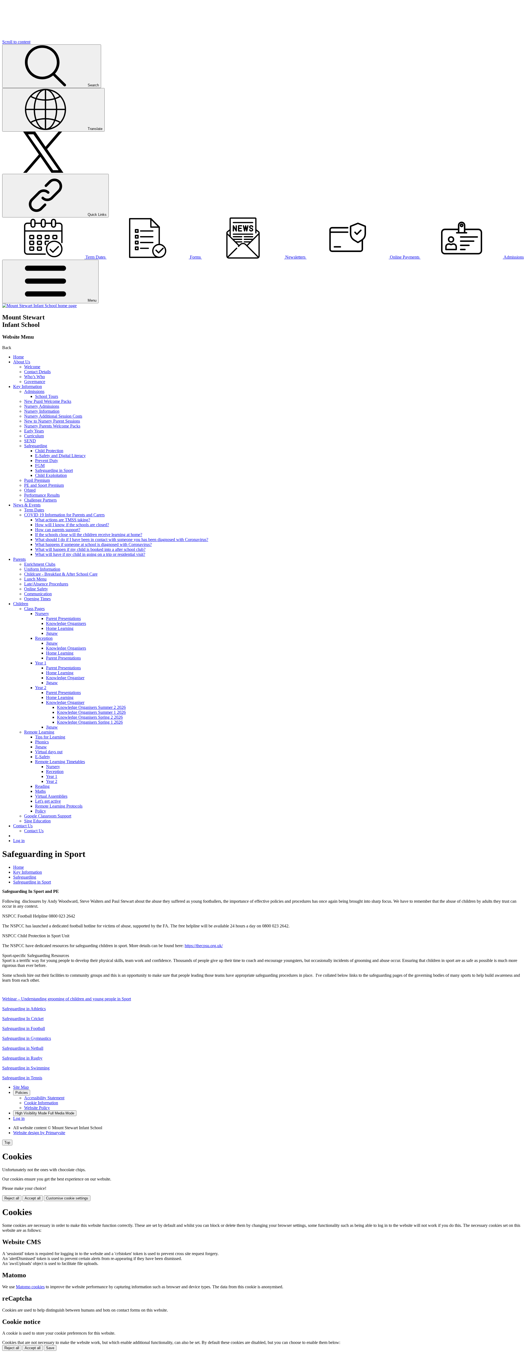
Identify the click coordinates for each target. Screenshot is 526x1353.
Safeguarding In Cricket (23, 1018)
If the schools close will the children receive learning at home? (88, 534)
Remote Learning (39, 732)
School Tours (46, 396)
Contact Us (23, 825)
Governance (34, 381)
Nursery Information (41, 411)
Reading (42, 786)
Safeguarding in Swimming (26, 1068)
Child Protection (49, 450)
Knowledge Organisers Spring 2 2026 (90, 717)
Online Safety (36, 589)
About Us (21, 362)
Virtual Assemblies (51, 796)
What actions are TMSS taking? (62, 519)
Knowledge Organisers (66, 623)
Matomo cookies (30, 1286)
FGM (40, 465)
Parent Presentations (63, 618)
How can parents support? (57, 529)
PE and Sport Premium (44, 485)
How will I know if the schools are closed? (72, 524)
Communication (38, 593)
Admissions (34, 391)
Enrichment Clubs (39, 564)
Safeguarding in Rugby (22, 1058)
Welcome (32, 366)
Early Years (34, 431)
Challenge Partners (40, 500)
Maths (40, 791)
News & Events (27, 505)
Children (20, 603)
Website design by (39, 1132)
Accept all (33, 1198)
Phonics (42, 742)
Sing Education (37, 821)
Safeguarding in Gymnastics (26, 1038)
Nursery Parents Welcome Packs (52, 426)
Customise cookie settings (67, 1198)
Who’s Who (34, 376)
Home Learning (59, 628)
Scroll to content (16, 41)
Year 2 (40, 687)
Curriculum (34, 436)
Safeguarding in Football (23, 1028)
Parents (19, 559)
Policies (21, 1093)
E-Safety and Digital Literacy (60, 455)
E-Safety (42, 756)
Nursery (42, 613)
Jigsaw (52, 633)
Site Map (21, 1087)
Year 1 (40, 663)
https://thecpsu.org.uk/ (204, 945)
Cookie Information (41, 1102)
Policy (40, 811)
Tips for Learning (50, 737)
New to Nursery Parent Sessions (52, 421)
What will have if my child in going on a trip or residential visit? (90, 554)
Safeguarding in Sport (54, 470)
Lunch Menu (35, 579)
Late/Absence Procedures (46, 584)
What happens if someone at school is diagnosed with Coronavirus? (93, 544)
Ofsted (30, 490)
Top (7, 1142)
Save (50, 1348)
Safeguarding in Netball (22, 1048)
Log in (19, 840)
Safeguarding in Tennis (22, 1077)
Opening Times (37, 598)
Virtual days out (48, 751)
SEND (30, 440)
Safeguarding (35, 445)
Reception (44, 638)
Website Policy (37, 1107)
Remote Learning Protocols (58, 806)
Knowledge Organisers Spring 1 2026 (90, 722)
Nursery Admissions (41, 406)
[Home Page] (39, 305)
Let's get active (48, 801)
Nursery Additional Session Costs (53, 416)
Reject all (11, 1198)
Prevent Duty (46, 460)
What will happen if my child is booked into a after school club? (90, 549)
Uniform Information (42, 569)
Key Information (27, 386)
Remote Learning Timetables (60, 761)
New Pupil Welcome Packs (47, 401)
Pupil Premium (37, 480)
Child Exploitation (51, 475)
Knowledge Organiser (65, 677)
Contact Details (37, 371)
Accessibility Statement (44, 1098)
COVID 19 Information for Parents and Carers (64, 515)
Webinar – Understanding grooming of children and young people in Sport (66, 999)
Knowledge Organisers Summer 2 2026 (91, 707)
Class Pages (34, 608)
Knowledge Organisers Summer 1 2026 (91, 712)
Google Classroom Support (47, 816)
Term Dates (34, 510)
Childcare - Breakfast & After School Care (61, 574)
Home (18, 357)
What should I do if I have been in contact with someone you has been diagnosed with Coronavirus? (121, 539)
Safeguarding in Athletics (24, 1008)
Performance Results (42, 495)
